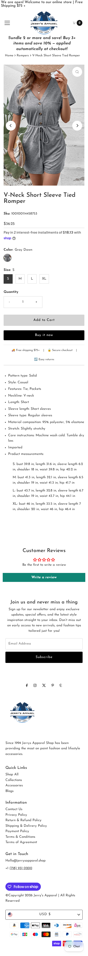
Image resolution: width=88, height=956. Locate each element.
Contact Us (13, 809)
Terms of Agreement (21, 842)
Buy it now (44, 335)
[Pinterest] (52, 685)
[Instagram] (35, 685)
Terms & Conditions (20, 837)
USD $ (45, 914)
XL (44, 279)
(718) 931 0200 (20, 868)
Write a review (44, 577)
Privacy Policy (16, 815)
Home (9, 55)
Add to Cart (44, 320)
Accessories (14, 785)
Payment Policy (17, 831)
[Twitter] (44, 685)
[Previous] (11, 126)
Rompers (23, 55)
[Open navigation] (7, 23)
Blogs (9, 791)
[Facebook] (27, 685)
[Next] (77, 126)
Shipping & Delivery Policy (26, 826)
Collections (13, 780)
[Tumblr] (61, 685)
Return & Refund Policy (23, 820)
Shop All (12, 774)
